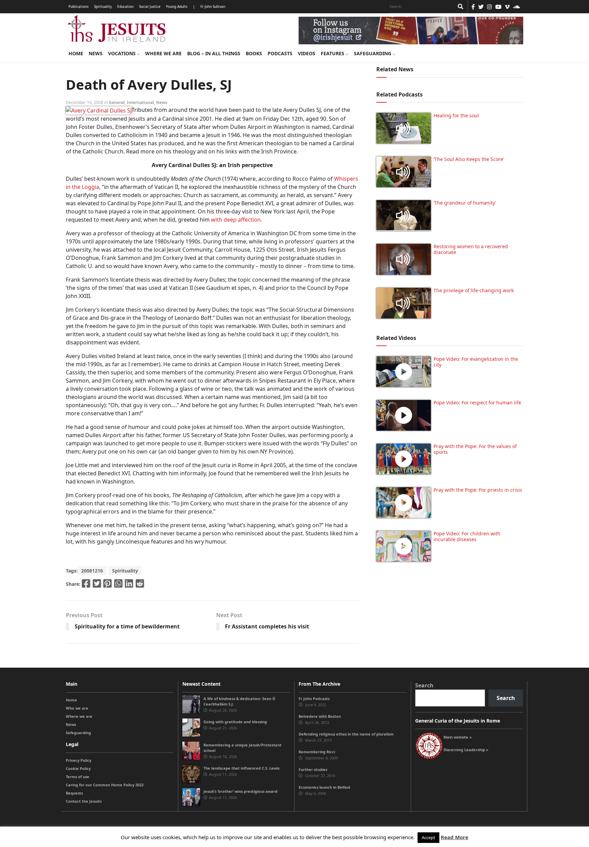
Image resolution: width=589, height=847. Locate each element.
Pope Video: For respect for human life (478, 402)
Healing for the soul (456, 115)
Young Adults (176, 6)
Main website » (457, 737)
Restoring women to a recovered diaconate (471, 249)
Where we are (163, 53)
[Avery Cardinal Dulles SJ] (99, 110)
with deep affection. (236, 219)
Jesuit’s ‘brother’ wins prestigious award (240, 791)
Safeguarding (373, 53)
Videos (306, 53)
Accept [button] (428, 837)
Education (125, 6)
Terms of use (77, 776)
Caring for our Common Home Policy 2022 (105, 784)
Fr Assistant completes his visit (267, 626)
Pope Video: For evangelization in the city (476, 362)
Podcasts (280, 53)
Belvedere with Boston (320, 716)
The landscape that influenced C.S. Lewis (241, 768)
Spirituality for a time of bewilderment (127, 626)
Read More (454, 837)
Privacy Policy (78, 760)
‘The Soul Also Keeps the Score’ (469, 159)
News (96, 53)
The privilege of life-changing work (474, 290)
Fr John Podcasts (314, 698)
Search (424, 685)
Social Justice (150, 6)
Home (76, 53)
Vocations (122, 53)
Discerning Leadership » (465, 749)
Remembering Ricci (317, 751)
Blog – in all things (213, 53)
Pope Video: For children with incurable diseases (467, 536)
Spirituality (103, 6)
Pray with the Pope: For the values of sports (475, 449)
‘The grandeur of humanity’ (465, 202)
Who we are (77, 708)
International (140, 102)
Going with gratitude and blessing (235, 721)
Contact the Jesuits (84, 801)
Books (254, 53)
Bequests (74, 793)
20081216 (92, 570)
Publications (79, 6)
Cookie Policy (78, 768)
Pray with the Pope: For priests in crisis (478, 490)
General (117, 102)
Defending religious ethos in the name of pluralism (346, 734)
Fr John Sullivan (212, 6)
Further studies (313, 769)
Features (333, 53)
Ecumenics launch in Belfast (324, 787)
